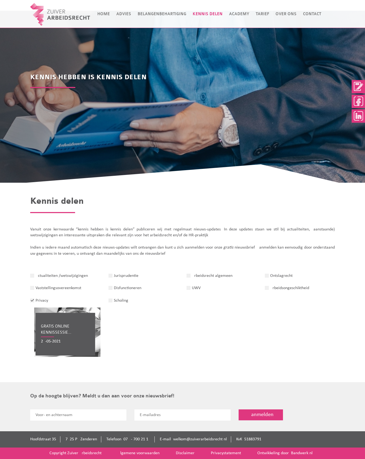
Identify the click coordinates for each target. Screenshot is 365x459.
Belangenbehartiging (162, 14)
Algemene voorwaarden (139, 453)
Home (103, 14)
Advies (123, 14)
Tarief (262, 14)
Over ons (286, 14)
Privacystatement (226, 453)
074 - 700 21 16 (136, 439)
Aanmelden (261, 414)
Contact (312, 14)
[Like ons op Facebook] (358, 101)
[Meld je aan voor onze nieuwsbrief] (358, 86)
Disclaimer (185, 453)
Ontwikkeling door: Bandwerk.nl (285, 453)
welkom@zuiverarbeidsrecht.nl (200, 439)
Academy (239, 14)
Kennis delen (208, 14)
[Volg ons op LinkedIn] (358, 116)
